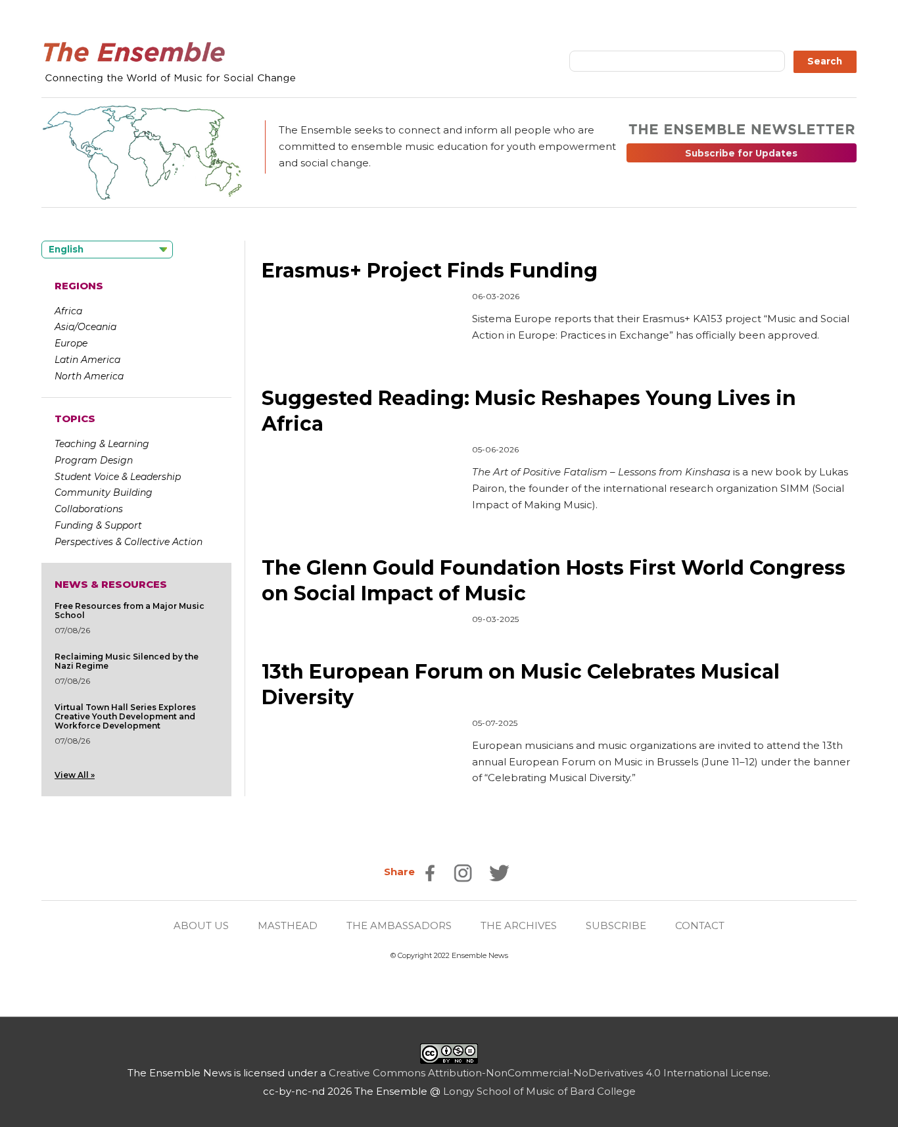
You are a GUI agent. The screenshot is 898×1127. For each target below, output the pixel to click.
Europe (71, 343)
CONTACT (699, 925)
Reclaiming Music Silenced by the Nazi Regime (127, 661)
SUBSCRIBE (616, 925)
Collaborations (89, 509)
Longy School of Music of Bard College (539, 1091)
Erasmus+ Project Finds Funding (430, 270)
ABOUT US (201, 925)
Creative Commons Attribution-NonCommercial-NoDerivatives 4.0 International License (548, 1073)
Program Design (94, 460)
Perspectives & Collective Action (128, 542)
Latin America (87, 360)
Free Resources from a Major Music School (129, 610)
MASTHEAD (288, 925)
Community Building (104, 492)
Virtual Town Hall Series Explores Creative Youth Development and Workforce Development (125, 716)
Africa (68, 311)
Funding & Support (98, 525)
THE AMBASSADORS (399, 925)
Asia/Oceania (85, 327)
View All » (75, 775)
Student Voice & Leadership (118, 477)
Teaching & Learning (102, 444)
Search (824, 61)
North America (89, 376)
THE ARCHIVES (519, 925)
